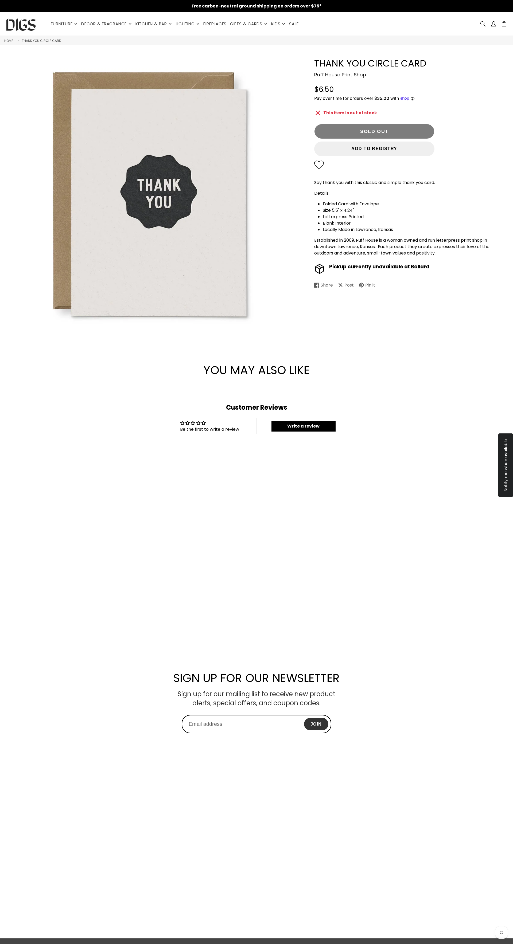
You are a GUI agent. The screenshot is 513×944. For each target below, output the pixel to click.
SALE (293, 24)
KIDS (276, 24)
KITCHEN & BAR (151, 24)
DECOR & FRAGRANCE (104, 24)
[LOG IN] (493, 23)
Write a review (303, 426)
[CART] (504, 23)
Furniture (61, 24)
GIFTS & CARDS (246, 24)
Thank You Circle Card (41, 40)
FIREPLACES (215, 24)
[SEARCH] (482, 23)
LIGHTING (185, 24)
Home (8, 40)
